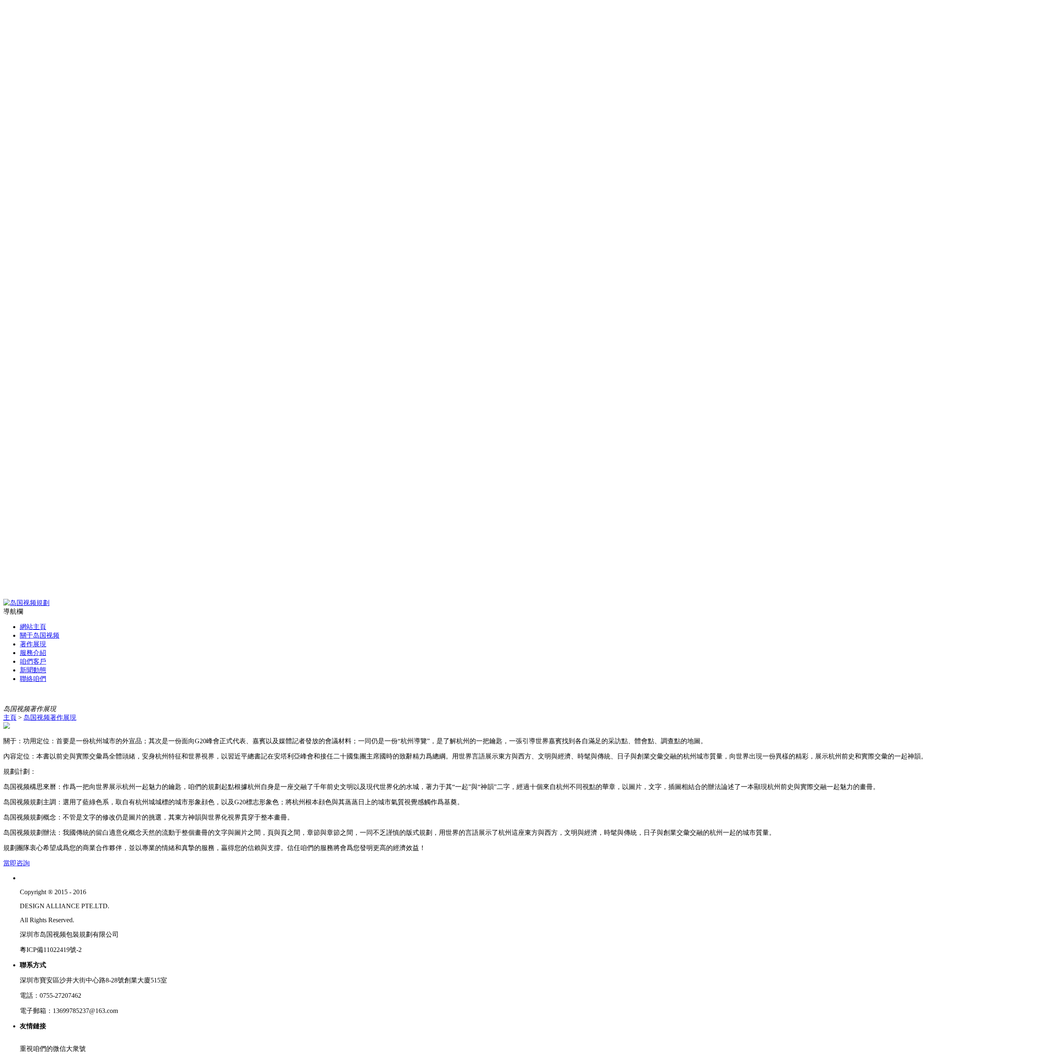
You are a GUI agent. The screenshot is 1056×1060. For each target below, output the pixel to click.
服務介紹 (33, 652)
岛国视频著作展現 (50, 717)
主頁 (9, 717)
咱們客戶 (33, 661)
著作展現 (33, 644)
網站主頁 (33, 626)
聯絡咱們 (33, 678)
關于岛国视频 (39, 635)
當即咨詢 (16, 863)
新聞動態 (33, 670)
